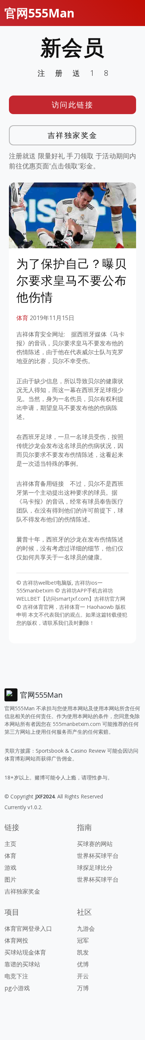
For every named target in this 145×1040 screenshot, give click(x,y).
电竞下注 (16, 976)
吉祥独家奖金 (73, 135)
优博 (83, 964)
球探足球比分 (95, 867)
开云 (83, 976)
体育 (22, 318)
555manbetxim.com (77, 723)
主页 (10, 844)
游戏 (10, 867)
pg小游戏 (17, 988)
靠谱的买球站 (22, 964)
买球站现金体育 (25, 952)
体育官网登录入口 (28, 928)
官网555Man (39, 13)
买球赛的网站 (95, 844)
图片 (10, 879)
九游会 (86, 928)
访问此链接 (73, 105)
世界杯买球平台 (98, 856)
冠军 (83, 940)
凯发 (83, 952)
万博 (83, 988)
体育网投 (16, 940)
